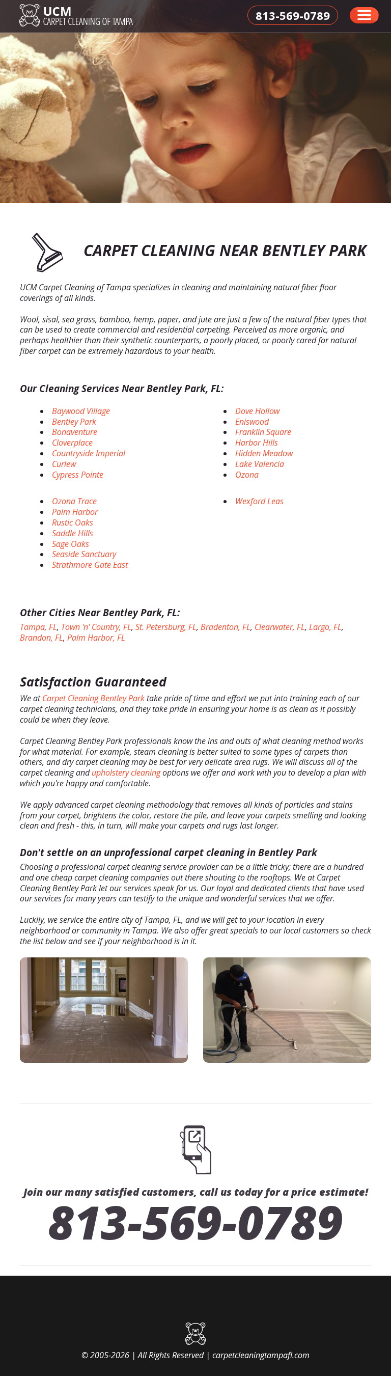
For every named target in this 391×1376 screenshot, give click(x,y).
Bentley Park (74, 421)
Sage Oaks (70, 543)
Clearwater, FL (280, 626)
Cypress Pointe (77, 474)
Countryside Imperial (88, 453)
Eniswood (252, 421)
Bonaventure (74, 431)
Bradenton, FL (225, 626)
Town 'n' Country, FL (96, 626)
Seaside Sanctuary (84, 554)
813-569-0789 (195, 1222)
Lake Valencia (259, 464)
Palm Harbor (75, 511)
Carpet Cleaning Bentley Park (93, 698)
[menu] (364, 15)
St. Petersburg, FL (166, 626)
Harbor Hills (256, 442)
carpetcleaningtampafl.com (261, 1355)
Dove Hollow (257, 411)
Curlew (64, 464)
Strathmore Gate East (90, 564)
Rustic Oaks (72, 522)
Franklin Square (263, 431)
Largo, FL (325, 626)
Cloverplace (72, 442)
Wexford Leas (259, 501)
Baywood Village (81, 411)
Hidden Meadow (264, 453)
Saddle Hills (72, 533)
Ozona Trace (74, 501)
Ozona (247, 474)
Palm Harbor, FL (96, 637)
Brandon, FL (41, 637)
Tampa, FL (38, 626)
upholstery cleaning (126, 772)
